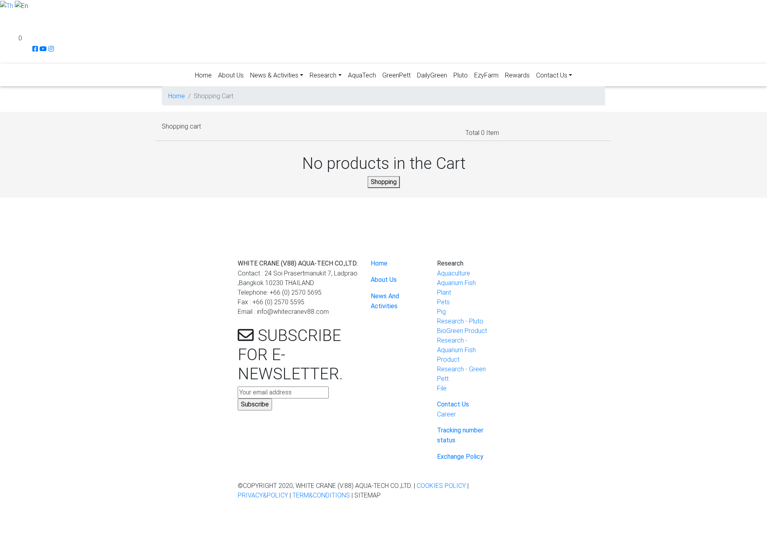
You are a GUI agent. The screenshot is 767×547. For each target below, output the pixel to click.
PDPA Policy (546, 530)
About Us (231, 75)
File (442, 388)
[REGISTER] (4, 27)
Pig (441, 311)
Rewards (517, 75)
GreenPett (396, 75)
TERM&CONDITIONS (321, 495)
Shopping (384, 182)
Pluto (460, 75)
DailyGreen (432, 75)
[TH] (6, 5)
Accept (13, 541)
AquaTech (362, 75)
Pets (443, 302)
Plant (444, 292)
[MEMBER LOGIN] (4, 16)
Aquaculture (453, 273)
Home (203, 75)
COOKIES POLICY (441, 486)
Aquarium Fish (456, 283)
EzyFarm (486, 75)
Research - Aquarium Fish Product (456, 349)
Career (446, 414)
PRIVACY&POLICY (263, 495)
